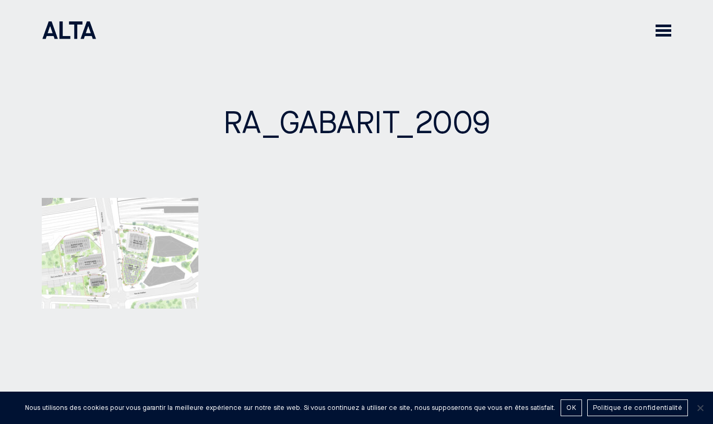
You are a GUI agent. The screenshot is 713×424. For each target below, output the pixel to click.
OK (571, 408)
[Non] (700, 408)
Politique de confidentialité (637, 408)
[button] (663, 30)
